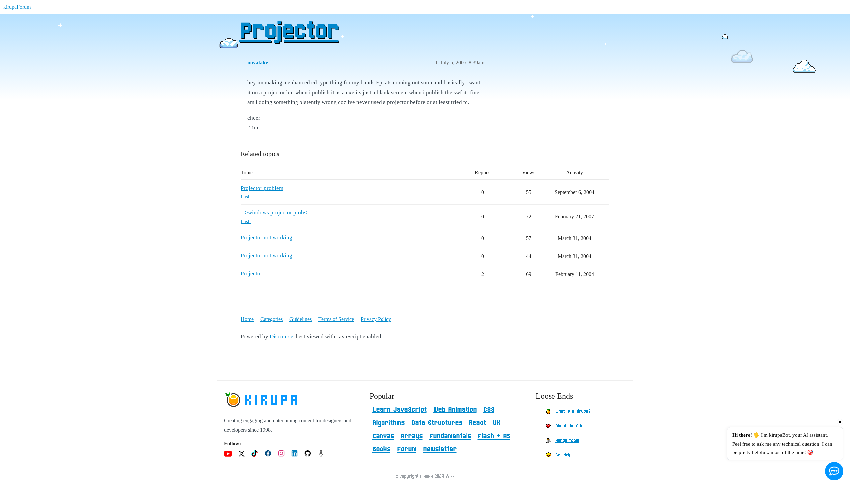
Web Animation (455, 410)
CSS (488, 410)
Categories (271, 319)
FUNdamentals (450, 436)
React (477, 423)
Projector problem (262, 188)
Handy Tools (567, 440)
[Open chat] (834, 471)
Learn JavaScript (399, 410)
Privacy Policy (376, 319)
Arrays (412, 436)
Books (381, 449)
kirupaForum (17, 7)
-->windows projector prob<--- (277, 212)
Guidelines (300, 319)
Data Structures (436, 423)
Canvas (383, 436)
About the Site (569, 426)
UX (496, 423)
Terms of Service (336, 319)
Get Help (563, 455)
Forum (406, 449)
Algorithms (388, 423)
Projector (288, 31)
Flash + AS (494, 436)
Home (247, 319)
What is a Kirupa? (572, 411)
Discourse (281, 336)
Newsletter (440, 449)
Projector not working (266, 237)
